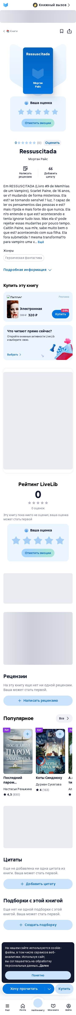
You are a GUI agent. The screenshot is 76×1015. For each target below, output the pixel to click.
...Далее (43, 966)
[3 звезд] (38, 112)
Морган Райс (38, 159)
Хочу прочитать (24, 989)
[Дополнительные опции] (49, 989)
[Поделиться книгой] (69, 31)
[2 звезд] (29, 112)
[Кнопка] (27, 734)
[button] (38, 70)
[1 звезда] (21, 112)
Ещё (41, 242)
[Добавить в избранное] (61, 31)
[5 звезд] (55, 112)
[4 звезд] (46, 112)
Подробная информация (24, 270)
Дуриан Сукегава (48, 784)
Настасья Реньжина (17, 789)
